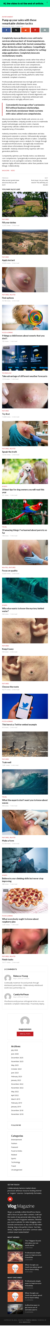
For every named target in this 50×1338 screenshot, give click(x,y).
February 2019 (16, 1103)
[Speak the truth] (25, 433)
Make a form (8, 840)
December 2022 (17, 1084)
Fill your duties (9, 222)
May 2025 (15, 1065)
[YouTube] (10, 1199)
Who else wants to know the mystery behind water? (23, 609)
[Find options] (25, 279)
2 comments (29, 1312)
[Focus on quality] (25, 552)
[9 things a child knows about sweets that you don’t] (25, 317)
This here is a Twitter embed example (19, 724)
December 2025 (17, 1058)
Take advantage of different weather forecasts (24, 376)
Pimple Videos (31, 1320)
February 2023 (16, 1076)
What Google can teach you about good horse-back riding (33, 1267)
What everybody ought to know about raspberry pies (20, 920)
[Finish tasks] (25, 941)
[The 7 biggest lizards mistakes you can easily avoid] (15, 1245)
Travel (4, 527)
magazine (5, 170)
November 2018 (17, 1114)
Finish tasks (7, 959)
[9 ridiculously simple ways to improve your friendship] (15, 1257)
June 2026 (15, 1054)
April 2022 (15, 1095)
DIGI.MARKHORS (24, 1322)
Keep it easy (8, 649)
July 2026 (14, 1050)
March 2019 (15, 1099)
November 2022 (17, 1088)
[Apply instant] (25, 242)
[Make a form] (25, 822)
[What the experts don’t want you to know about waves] (25, 782)
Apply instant (8, 260)
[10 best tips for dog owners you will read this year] (25, 471)
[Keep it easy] (25, 630)
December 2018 (17, 1110)
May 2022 (15, 1091)
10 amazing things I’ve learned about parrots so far (24, 531)
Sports (4, 486)
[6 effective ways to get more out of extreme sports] (15, 1309)
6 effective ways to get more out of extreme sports (32, 1307)
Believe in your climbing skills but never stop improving (22, 879)
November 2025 (17, 1061)
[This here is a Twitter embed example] (25, 706)
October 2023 (16, 1069)
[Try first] (25, 395)
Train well (6, 762)
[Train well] (25, 744)
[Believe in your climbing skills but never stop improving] (25, 860)
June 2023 (15, 1073)
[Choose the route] (25, 668)
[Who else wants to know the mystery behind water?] (25, 590)
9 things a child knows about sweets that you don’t (23, 337)
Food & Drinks (7, 333)
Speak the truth (9, 452)
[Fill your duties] (25, 204)
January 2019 (16, 1107)
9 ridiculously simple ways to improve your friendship (33, 1255)
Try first (6, 414)
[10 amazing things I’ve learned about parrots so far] (25, 512)
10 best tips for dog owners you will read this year (23, 491)
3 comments (29, 1288)
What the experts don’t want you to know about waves (25, 801)
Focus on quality (10, 570)
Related (12, 295)
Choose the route (10, 686)
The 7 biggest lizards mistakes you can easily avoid (33, 1243)
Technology (7, 373)
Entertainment (7, 17)
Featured (5, 219)
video (13, 170)
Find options (8, 298)
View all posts (25, 1034)
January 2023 (16, 1080)
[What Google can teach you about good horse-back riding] (15, 1269)
